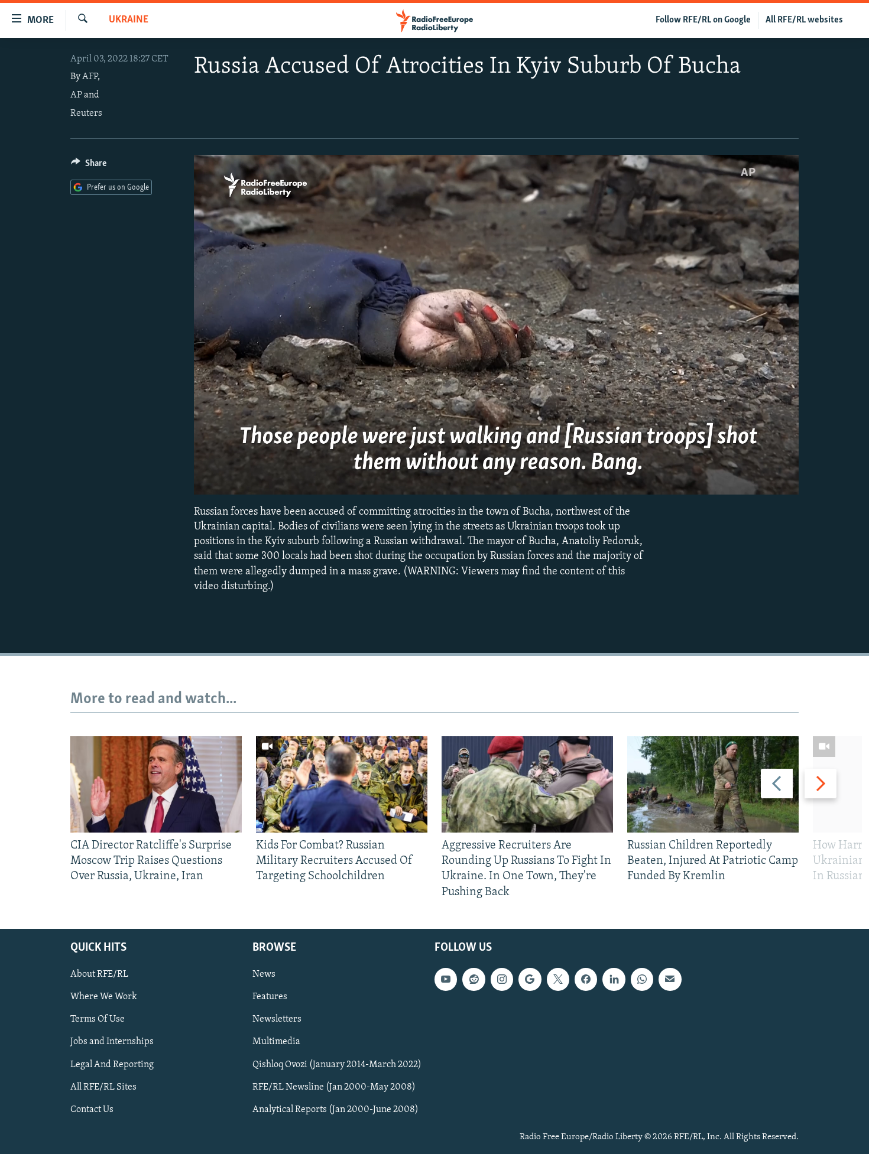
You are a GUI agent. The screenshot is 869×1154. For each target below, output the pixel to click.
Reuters (86, 113)
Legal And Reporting (112, 1064)
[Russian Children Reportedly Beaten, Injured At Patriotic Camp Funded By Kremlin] (713, 784)
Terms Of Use (97, 1019)
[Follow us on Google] (529, 979)
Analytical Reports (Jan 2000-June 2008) (335, 1109)
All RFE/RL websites (804, 20)
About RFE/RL (99, 974)
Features (269, 997)
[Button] (88, 166)
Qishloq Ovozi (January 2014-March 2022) (336, 1064)
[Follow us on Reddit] (473, 979)
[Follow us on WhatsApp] (642, 979)
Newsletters (276, 1019)
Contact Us (92, 1109)
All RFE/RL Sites (103, 1086)
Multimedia (276, 1041)
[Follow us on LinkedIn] (613, 979)
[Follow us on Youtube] (445, 979)
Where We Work (103, 997)
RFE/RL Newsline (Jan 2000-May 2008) (334, 1086)
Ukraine (128, 20)
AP (76, 95)
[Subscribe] (670, 979)
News (263, 974)
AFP (90, 77)
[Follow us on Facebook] (586, 979)
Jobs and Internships (112, 1041)
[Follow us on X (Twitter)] (558, 979)
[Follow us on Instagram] (502, 979)
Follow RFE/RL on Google (703, 20)
